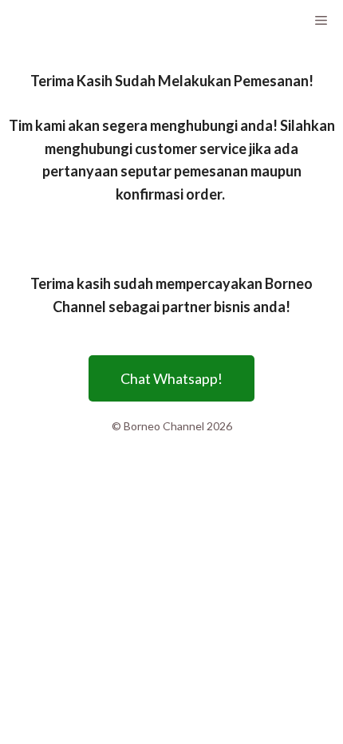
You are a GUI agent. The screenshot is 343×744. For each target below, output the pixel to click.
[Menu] (320, 20)
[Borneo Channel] (56, 20)
